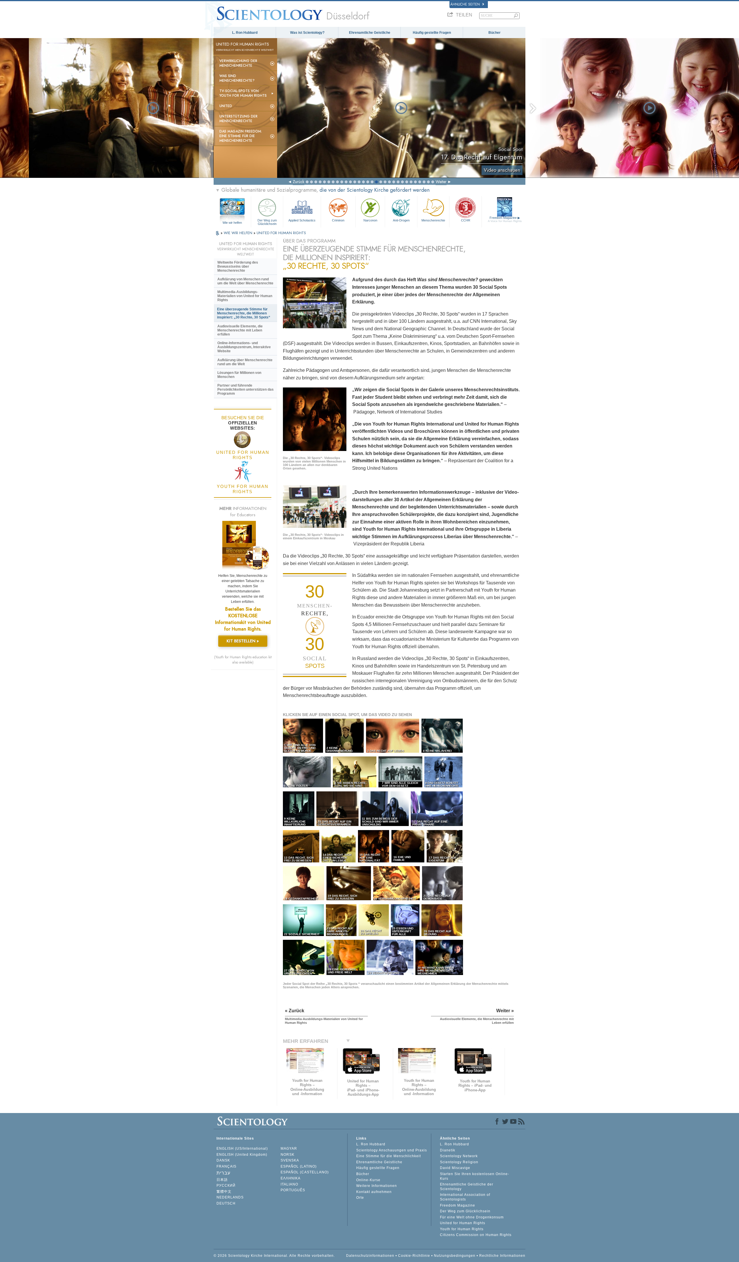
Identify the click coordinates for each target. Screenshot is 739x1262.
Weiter (441, 181)
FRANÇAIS (226, 1166)
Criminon (338, 220)
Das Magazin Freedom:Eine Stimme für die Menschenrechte (240, 136)
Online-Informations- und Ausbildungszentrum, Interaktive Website (244, 347)
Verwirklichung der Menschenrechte (238, 63)
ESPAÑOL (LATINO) (299, 1166)
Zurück (298, 181)
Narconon (370, 220)
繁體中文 (224, 1192)
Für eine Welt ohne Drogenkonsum (472, 1217)
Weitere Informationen (376, 1186)
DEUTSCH (226, 1203)
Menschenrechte (433, 220)
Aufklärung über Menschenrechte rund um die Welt (245, 362)
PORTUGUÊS (293, 1190)
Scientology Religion (459, 1162)
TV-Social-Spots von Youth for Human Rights (243, 93)
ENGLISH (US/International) (242, 1149)
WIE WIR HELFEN (238, 233)
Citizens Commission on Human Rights (476, 1235)
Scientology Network (459, 1156)
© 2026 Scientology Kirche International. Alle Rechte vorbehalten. (274, 1256)
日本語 (222, 1180)
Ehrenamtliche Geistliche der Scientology (466, 1186)
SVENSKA (290, 1160)
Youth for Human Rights (462, 1229)
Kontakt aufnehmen (374, 1192)
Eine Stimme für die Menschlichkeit (388, 1156)
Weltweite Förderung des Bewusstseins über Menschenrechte (237, 266)
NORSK (287, 1155)
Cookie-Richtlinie (414, 1256)
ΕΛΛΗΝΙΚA (291, 1178)
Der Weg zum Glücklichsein (267, 222)
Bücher (494, 33)
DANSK (223, 1160)
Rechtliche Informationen (502, 1256)
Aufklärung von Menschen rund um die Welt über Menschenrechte (245, 281)
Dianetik (447, 1150)
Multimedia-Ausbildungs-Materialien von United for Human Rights (244, 296)
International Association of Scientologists (465, 1197)
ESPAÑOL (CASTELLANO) (305, 1172)
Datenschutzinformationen (370, 1256)
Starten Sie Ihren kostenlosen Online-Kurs (474, 1176)
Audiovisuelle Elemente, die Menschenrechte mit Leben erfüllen (240, 330)
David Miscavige (455, 1168)
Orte (360, 1198)
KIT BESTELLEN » (243, 641)
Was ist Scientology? (307, 33)
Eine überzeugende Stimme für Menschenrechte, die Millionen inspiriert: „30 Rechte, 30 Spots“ (243, 313)
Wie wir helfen (232, 222)
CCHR (465, 220)
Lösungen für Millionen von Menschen (239, 375)
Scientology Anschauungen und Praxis (391, 1150)
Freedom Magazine (505, 219)
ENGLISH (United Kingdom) (242, 1155)
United (225, 106)
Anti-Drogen (401, 220)
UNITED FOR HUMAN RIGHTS (281, 233)
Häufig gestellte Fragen (432, 33)
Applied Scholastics (302, 220)
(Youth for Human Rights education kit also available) (243, 660)
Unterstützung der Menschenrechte (238, 119)
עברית (223, 1172)
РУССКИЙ (226, 1185)
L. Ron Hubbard (244, 33)
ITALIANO (289, 1184)
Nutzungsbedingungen (454, 1256)
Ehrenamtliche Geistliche (369, 33)
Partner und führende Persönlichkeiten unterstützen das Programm (245, 389)
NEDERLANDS (230, 1197)
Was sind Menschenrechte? (237, 78)
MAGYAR (289, 1149)
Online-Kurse (368, 1180)
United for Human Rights (462, 1223)
